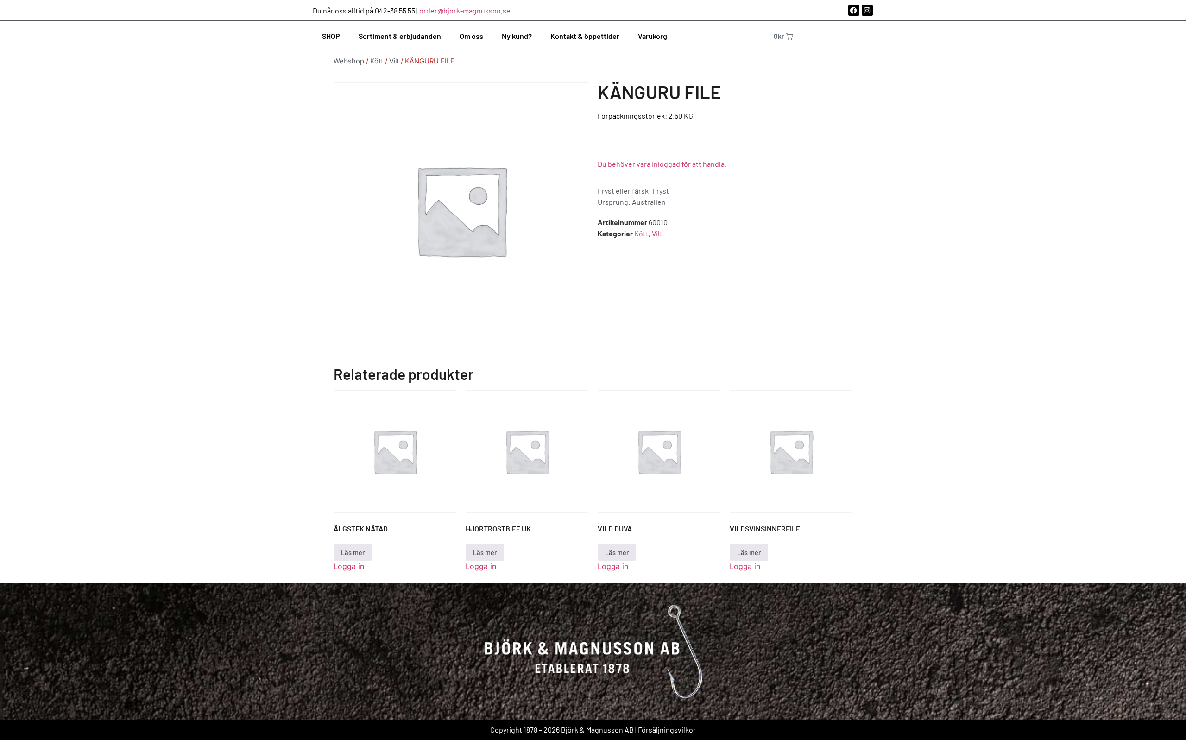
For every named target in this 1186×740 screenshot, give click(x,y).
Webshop (349, 61)
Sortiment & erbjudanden (400, 36)
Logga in (349, 566)
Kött (376, 61)
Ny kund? (517, 36)
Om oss (471, 36)
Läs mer (353, 552)
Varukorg (652, 36)
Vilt (394, 61)
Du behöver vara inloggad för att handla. (662, 163)
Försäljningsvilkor (667, 729)
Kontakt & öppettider (584, 36)
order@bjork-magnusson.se (465, 10)
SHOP (331, 36)
